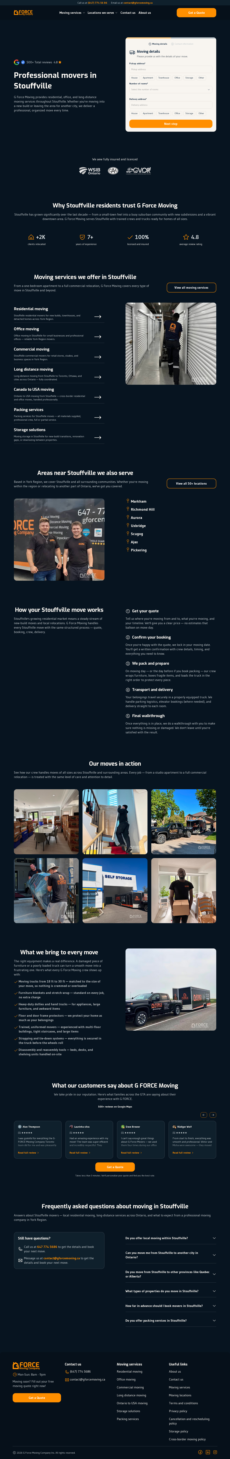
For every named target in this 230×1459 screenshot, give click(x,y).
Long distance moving (131, 1395)
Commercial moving (130, 1387)
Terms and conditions (183, 1403)
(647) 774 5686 (80, 1371)
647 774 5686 (47, 1247)
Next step (170, 124)
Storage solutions (128, 1411)
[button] (203, 1115)
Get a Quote (196, 13)
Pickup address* (137, 63)
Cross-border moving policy (187, 1439)
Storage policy (178, 1431)
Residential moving (129, 1371)
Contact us (127, 13)
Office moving (126, 1379)
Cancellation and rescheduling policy (189, 1421)
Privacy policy (178, 1411)
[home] (23, 13)
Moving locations (180, 1395)
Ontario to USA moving (132, 1403)
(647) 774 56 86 (97, 2)
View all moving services (191, 287)
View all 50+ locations (191, 483)
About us (145, 13)
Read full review (27, 1152)
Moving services (179, 1387)
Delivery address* (138, 98)
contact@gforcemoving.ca (138, 2)
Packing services (128, 1419)
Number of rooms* (138, 83)
